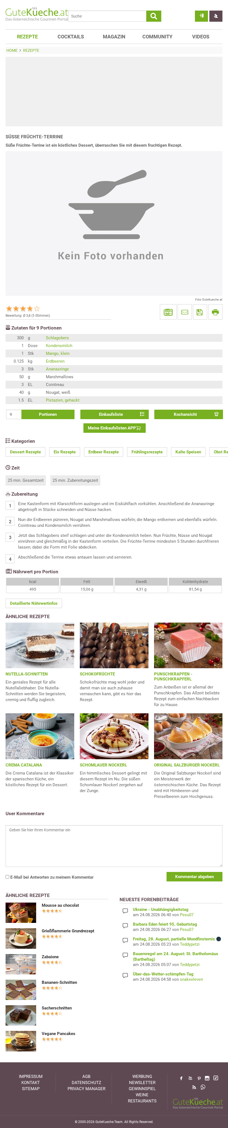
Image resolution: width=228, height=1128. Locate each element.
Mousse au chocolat (60, 905)
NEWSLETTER (142, 1082)
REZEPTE (27, 37)
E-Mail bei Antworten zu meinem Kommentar (51, 877)
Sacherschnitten (57, 1008)
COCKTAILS (71, 37)
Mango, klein (58, 353)
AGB (86, 1076)
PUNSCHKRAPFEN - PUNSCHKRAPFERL (173, 677)
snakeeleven (191, 979)
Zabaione (50, 956)
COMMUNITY (157, 37)
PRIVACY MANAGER (86, 1088)
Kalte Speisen (188, 451)
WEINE (142, 1094)
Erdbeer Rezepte (103, 451)
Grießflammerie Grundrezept (68, 930)
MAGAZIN (114, 37)
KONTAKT (30, 1082)
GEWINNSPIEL (142, 1088)
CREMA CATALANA (24, 765)
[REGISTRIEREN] (215, 16)
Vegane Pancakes (58, 1033)
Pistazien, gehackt (63, 400)
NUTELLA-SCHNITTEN (27, 674)
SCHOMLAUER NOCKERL (103, 765)
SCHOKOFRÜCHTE (97, 674)
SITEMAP (30, 1088)
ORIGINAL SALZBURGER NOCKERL (187, 765)
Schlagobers (57, 337)
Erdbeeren (55, 361)
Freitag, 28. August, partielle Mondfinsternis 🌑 (177, 939)
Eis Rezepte (65, 451)
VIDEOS (200, 37)
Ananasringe (57, 369)
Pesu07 (187, 914)
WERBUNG (142, 1076)
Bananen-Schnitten (59, 982)
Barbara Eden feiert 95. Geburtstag (165, 924)
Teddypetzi (190, 944)
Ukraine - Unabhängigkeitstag (161, 909)
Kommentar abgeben (194, 876)
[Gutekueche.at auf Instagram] (207, 1078)
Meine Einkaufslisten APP (112, 428)
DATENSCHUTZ (86, 1082)
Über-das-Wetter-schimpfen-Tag (163, 974)
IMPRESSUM (31, 1076)
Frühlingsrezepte (147, 451)
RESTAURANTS (142, 1101)
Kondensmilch (59, 345)
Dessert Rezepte (25, 451)
